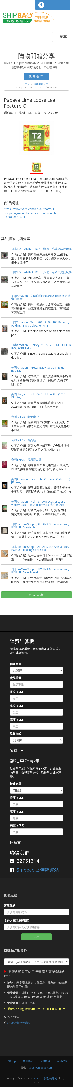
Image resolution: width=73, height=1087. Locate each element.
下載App (11, 1061)
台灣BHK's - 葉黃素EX (25, 417)
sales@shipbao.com (40, 1067)
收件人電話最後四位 (17, 920)
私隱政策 (62, 1061)
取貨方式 (15, 733)
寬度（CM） (18, 706)
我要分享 (36, 77)
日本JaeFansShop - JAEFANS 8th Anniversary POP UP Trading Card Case (40, 548)
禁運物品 (28, 1061)
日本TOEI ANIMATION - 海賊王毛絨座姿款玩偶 (41, 272)
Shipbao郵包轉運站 (38, 869)
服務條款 (45, 1061)
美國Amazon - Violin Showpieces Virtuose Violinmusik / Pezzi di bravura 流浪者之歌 (38, 503)
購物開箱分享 (41, 84)
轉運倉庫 (15, 664)
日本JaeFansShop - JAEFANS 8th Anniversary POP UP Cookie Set (40, 525)
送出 (36, 937)
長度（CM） (18, 692)
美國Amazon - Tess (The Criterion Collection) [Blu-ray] (40, 480)
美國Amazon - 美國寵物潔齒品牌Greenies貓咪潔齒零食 (40, 297)
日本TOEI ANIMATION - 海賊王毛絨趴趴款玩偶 (41, 249)
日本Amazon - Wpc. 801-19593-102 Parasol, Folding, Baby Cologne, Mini (40, 323)
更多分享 (36, 595)
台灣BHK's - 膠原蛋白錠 (26, 459)
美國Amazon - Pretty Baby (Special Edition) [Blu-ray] (39, 368)
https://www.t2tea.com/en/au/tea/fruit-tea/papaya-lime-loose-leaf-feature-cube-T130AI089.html (31, 213)
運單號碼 (9, 905)
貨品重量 (15, 678)
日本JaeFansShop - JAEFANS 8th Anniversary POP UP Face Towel (40, 570)
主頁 (27, 84)
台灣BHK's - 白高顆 (23, 440)
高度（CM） (18, 720)
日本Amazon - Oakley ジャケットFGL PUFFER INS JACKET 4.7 (41, 346)
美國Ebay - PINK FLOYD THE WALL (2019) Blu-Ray (39, 395)
